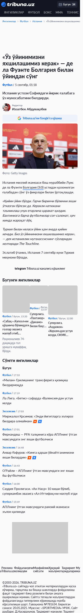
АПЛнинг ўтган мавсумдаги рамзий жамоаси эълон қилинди (35, 509)
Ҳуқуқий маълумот (55, 569)
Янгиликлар (14, 12)
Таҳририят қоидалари (69, 569)
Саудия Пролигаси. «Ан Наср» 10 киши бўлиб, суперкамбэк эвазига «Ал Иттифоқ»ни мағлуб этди (39, 491)
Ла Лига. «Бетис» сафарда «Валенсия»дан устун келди (37, 400)
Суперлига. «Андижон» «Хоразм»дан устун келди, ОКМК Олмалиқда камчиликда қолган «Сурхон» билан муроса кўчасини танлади (61, 329)
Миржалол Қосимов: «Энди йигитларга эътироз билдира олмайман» (37, 418)
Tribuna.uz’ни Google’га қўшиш (42, 118)
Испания (37, 21)
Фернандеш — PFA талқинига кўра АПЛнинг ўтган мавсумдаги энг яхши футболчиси (39, 436)
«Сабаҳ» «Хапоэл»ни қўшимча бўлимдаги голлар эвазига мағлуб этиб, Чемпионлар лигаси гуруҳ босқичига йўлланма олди (15, 327)
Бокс (48, 12)
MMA (59, 12)
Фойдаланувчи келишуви (23, 569)
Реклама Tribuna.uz (7, 569)
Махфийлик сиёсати (41, 569)
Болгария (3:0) (33, 187)
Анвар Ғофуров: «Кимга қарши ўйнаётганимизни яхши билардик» (38, 454)
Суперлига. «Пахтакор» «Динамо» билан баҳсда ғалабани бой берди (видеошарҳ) (39, 320)
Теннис (73, 12)
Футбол (34, 12)
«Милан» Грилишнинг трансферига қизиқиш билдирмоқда (35, 382)
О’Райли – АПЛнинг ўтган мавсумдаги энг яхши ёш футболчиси (38, 473)
